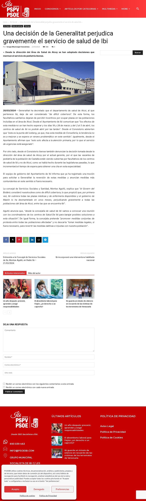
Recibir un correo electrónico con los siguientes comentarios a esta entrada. (40, 384)
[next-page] (9, 312)
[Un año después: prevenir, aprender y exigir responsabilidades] (17, 289)
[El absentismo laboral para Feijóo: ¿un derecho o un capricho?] (49, 289)
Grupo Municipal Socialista (18, 47)
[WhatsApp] (26, 240)
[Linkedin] (32, 240)
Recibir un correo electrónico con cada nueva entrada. (30, 387)
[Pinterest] (19, 240)
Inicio (5, 22)
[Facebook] (6, 240)
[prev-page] (5, 312)
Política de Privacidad (48, 496)
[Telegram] (45, 240)
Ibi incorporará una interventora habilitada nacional (75, 258)
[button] (137, 8)
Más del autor (34, 273)
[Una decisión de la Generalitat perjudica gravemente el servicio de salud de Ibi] (24, 419)
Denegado (39, 489)
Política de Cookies (111, 437)
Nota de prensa (17, 26)
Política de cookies (27, 496)
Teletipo (27, 26)
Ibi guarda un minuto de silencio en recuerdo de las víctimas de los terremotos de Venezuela (79, 304)
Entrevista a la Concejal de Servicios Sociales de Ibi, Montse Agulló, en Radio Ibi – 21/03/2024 (24, 260)
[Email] (39, 240)
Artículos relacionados (15, 273)
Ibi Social (13, 22)
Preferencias (62, 489)
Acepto (15, 489)
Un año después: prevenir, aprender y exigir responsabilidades (14, 304)
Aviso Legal (107, 426)
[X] (12, 240)
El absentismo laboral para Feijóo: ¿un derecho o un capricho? (46, 304)
